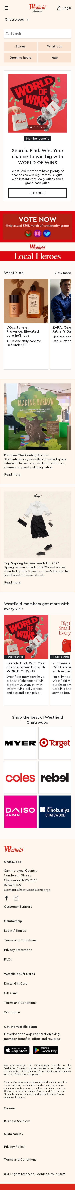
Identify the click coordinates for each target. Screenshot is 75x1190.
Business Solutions (17, 1121)
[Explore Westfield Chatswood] (37, 8)
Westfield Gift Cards (19, 974)
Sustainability (13, 1134)
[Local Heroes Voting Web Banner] (37, 236)
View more (63, 273)
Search (16, 33)
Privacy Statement (18, 950)
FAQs (8, 959)
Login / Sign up (15, 930)
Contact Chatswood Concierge (27, 889)
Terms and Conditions (20, 940)
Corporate (12, 1012)
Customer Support (18, 906)
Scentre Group (46, 1174)
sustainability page (14, 1097)
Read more (37, 193)
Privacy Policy (14, 1146)
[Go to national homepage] (14, 848)
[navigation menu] (9, 8)
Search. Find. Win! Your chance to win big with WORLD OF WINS (26, 667)
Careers (10, 1108)
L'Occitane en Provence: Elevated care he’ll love (23, 331)
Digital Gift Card (15, 983)
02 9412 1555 (13, 885)
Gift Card (10, 993)
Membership (13, 921)
